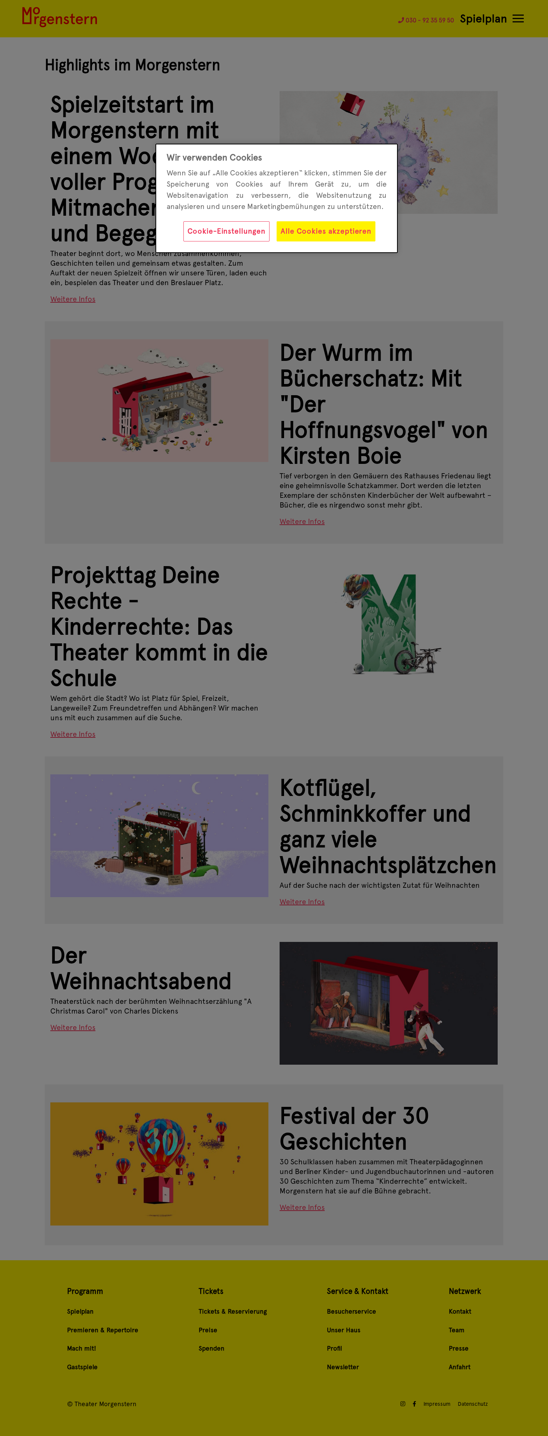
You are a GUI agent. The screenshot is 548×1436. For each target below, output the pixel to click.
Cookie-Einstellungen (226, 231)
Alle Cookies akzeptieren (326, 231)
